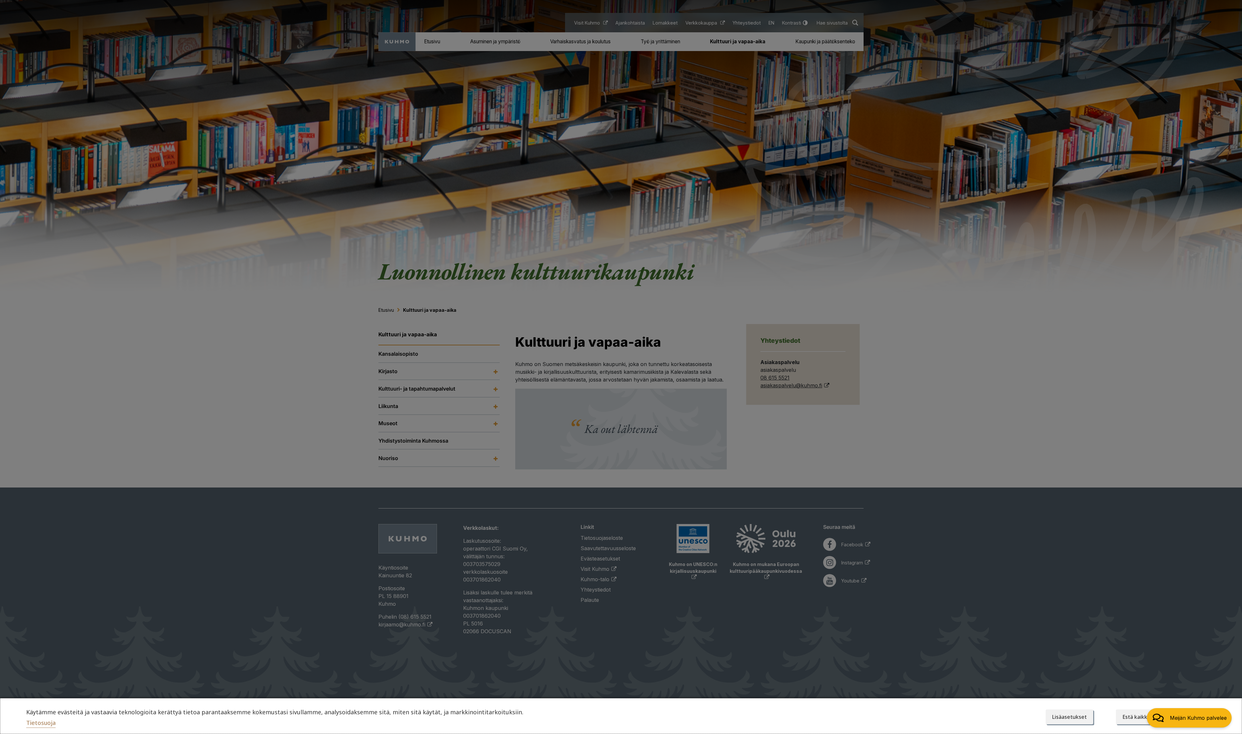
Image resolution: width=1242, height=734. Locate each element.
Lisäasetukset (1069, 716)
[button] (1189, 718)
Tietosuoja (41, 723)
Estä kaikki (1135, 716)
